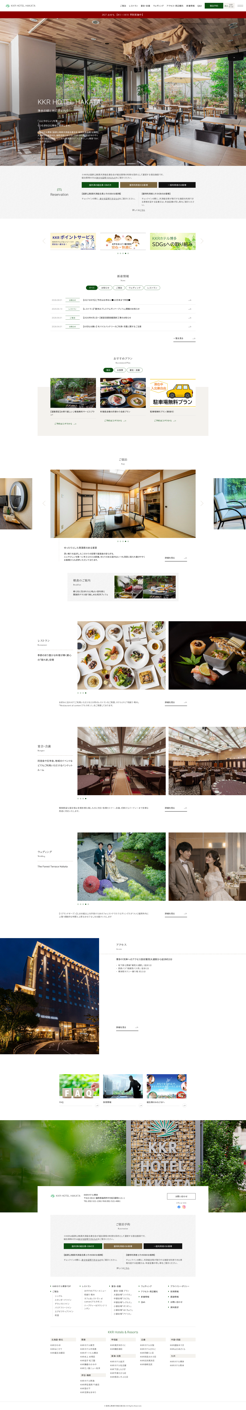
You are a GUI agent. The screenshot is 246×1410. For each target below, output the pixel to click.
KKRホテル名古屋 (118, 1365)
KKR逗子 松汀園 (87, 1360)
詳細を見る (170, 557)
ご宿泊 (123, 5)
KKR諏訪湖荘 (116, 1349)
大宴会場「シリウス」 (123, 1294)
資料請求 (174, 1307)
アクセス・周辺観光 (175, 5)
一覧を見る (178, 338)
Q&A (199, 5)
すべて (92, 287)
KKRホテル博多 (177, 1361)
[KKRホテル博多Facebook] (179, 1206)
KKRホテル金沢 (117, 1361)
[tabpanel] (123, 92)
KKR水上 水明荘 (87, 1356)
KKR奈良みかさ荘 (148, 1356)
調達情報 (174, 1296)
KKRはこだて (56, 1349)
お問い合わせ (181, 1196)
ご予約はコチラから (61, 423)
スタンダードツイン (63, 1299)
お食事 (120, 370)
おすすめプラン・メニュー (95, 1290)
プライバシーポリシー (179, 1286)
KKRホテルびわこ (148, 1349)
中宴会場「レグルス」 (123, 1302)
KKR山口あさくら (177, 1349)
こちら (142, 210)
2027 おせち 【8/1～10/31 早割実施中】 (123, 15)
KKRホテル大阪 (147, 1345)
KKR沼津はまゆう (88, 1392)
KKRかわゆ (55, 1345)
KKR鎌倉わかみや (88, 1364)
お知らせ (105, 287)
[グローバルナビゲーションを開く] (240, 6)
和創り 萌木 (89, 1294)
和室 (57, 1315)
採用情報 (174, 1291)
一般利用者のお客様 (177, 184)
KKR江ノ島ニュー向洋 (90, 1368)
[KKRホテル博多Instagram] (184, 1206)
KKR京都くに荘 (147, 1352)
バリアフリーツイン (63, 1307)
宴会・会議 (145, 5)
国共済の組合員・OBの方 (100, 184)
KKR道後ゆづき (177, 1345)
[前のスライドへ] (44, 241)
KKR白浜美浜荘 (147, 1360)
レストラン (133, 5)
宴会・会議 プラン (121, 1290)
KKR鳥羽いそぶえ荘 (119, 1376)
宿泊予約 (214, 5)
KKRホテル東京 (87, 1345)
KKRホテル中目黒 (88, 1349)
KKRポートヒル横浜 (89, 1352)
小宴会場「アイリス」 (122, 1313)
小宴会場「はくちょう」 (123, 1310)
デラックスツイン (62, 1303)
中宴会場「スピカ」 (122, 1298)
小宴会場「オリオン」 (123, 1306)
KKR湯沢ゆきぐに (118, 1345)
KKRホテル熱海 (87, 1380)
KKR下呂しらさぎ (118, 1369)
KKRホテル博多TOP (62, 1286)
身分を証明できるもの (106, 177)
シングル (58, 1296)
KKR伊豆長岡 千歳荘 (89, 1384)
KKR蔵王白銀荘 (57, 1352)
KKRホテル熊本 (177, 1365)
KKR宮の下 (85, 1388)
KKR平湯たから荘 (118, 1373)
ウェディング (158, 5)
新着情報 (190, 5)
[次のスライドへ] (202, 241)
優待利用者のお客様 (138, 184)
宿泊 (108, 370)
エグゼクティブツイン (64, 1311)
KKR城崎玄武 (146, 1364)
